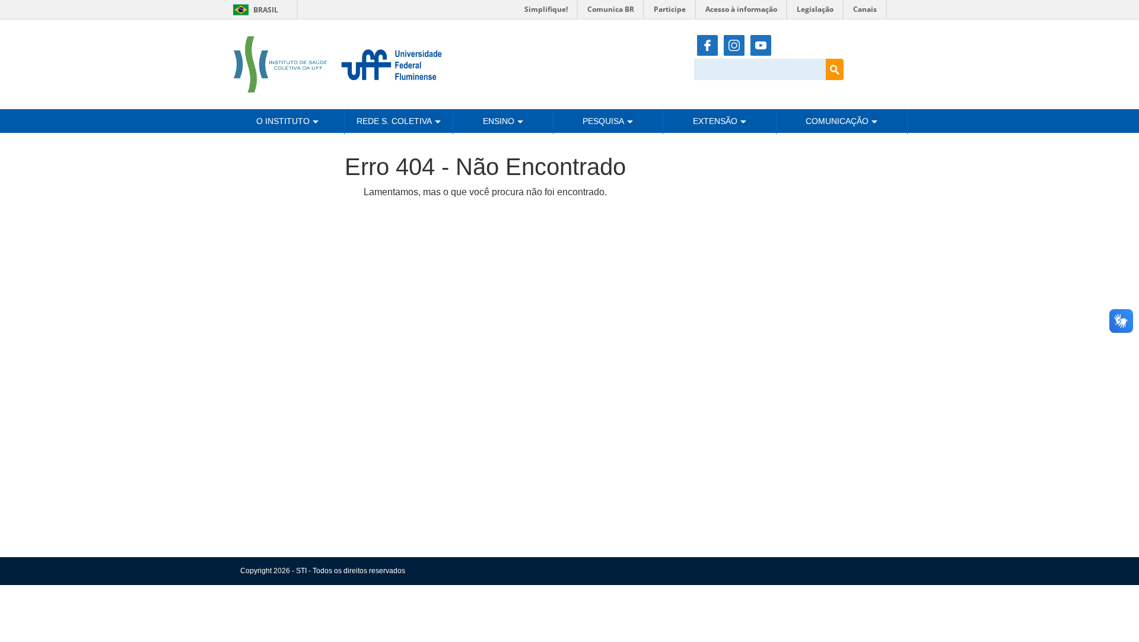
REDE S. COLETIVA (394, 121)
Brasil (253, 10)
